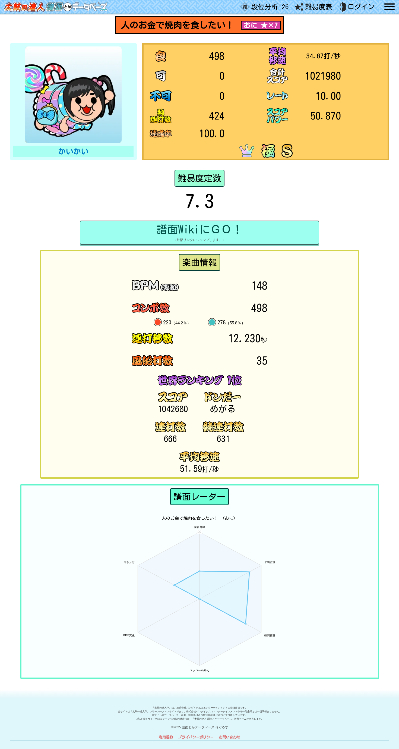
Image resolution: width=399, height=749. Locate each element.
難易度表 (318, 6)
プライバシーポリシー (196, 736)
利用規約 (166, 736)
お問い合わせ (229, 736)
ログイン (361, 6)
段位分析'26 (270, 6)
